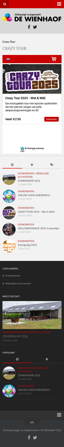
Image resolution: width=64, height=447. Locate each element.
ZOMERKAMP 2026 (29, 180)
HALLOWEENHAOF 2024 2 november (38, 228)
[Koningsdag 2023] (9, 246)
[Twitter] (35, 27)
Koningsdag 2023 (27, 245)
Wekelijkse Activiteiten (18, 283)
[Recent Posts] (12, 165)
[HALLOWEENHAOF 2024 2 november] (9, 229)
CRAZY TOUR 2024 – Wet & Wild (36, 211)
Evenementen (26, 173)
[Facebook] (29, 27)
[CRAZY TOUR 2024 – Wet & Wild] (9, 212)
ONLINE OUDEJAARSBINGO (34, 195)
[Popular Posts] (32, 165)
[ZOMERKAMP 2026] (9, 178)
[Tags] (52, 165)
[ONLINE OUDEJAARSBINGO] (9, 196)
